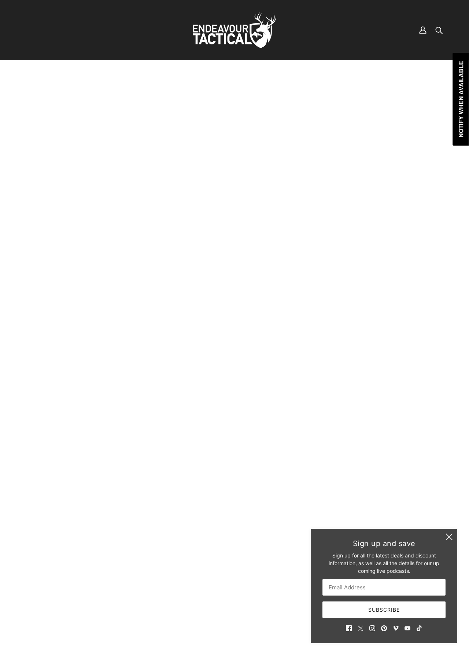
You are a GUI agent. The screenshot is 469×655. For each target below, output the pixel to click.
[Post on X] (353, 279)
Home (345, 89)
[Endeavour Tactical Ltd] (234, 30)
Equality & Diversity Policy (220, 583)
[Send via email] (377, 279)
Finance (198, 560)
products (367, 89)
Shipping (200, 568)
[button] (388, 279)
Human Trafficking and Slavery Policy (234, 591)
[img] (349, 627)
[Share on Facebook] (341, 279)
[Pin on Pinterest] (365, 279)
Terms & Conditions (212, 575)
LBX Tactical (356, 125)
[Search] (439, 30)
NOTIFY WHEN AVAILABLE (398, 216)
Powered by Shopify (234, 629)
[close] (449, 537)
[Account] (422, 30)
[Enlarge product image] (188, 225)
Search (197, 552)
